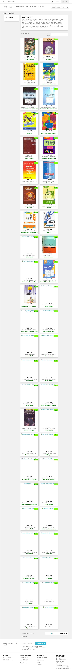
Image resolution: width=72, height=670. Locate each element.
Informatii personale (42, 657)
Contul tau (40, 655)
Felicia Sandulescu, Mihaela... (49, 403)
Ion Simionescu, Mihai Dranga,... (49, 156)
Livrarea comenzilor (24, 657)
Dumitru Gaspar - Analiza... (48, 255)
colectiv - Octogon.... (29, 206)
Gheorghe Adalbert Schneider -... (29, 329)
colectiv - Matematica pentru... (49, 206)
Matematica (9, 17)
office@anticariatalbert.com (63, 668)
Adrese (38, 662)
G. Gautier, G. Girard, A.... (49, 527)
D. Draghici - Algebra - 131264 (49, 453)
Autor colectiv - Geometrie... (48, 502)
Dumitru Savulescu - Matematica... (49, 181)
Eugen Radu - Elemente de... (29, 626)
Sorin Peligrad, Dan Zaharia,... (49, 329)
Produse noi (20, 6)
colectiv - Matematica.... (48, 230)
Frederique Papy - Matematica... (29, 57)
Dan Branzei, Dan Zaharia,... (29, 304)
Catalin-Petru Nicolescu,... (49, 82)
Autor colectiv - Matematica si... (48, 354)
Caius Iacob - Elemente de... (48, 552)
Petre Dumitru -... (29, 156)
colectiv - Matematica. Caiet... (29, 131)
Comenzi (39, 659)
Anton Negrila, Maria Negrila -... (29, 230)
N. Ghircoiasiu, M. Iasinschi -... (29, 502)
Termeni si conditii (24, 661)
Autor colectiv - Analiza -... (29, 527)
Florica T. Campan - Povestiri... (29, 428)
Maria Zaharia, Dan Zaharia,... (49, 280)
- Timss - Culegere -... (49, 626)
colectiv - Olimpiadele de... (29, 82)
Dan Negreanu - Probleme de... (29, 453)
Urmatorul (63, 633)
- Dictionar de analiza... (48, 601)
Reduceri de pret (31, 6)
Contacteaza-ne (23, 662)
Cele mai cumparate (8, 661)
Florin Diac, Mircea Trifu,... (29, 280)
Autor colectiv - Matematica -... (29, 379)
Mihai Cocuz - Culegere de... (29, 255)
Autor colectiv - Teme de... (29, 403)
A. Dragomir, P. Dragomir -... (29, 478)
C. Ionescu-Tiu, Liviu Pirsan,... (29, 576)
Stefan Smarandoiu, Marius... (49, 131)
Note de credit (40, 660)
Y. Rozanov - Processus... (29, 601)
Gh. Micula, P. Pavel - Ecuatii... (49, 478)
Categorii (41, 6)
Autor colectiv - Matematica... (49, 304)
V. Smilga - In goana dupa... (48, 57)
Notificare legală (24, 659)
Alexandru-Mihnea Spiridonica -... (29, 107)
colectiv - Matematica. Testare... (29, 181)
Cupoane (39, 664)
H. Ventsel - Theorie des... (49, 576)
